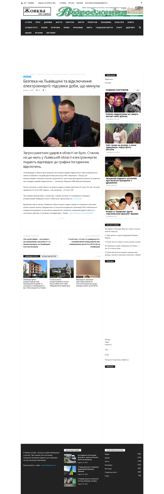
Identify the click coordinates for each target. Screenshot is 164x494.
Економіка (106, 22)
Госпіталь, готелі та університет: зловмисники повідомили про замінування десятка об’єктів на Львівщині (84, 243)
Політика (55, 27)
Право (67, 27)
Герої (37, 22)
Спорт (119, 27)
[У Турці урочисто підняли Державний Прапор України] (70, 470)
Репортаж (92, 22)
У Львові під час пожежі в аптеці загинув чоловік (122, 242)
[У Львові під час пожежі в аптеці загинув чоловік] (70, 482)
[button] (139, 27)
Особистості (31, 27)
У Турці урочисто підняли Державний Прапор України (121, 236)
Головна (63, 3)
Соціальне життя (104, 27)
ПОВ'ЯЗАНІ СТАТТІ (31, 256)
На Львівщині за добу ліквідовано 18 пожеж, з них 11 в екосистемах (122, 247)
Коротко (70, 22)
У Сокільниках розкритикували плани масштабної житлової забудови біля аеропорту (60, 283)
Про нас (71, 3)
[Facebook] (141, 3)
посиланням (77, 199)
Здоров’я (130, 27)
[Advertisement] (82, 53)
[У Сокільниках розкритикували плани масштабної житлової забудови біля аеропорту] (62, 269)
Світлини (50, 33)
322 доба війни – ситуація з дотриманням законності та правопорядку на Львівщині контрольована (36, 243)
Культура (119, 22)
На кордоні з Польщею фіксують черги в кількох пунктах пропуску (122, 230)
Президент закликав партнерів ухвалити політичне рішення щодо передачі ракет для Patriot (87, 283)
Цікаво (28, 33)
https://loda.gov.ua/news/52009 (81, 213)
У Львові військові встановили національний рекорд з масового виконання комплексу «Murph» (123, 253)
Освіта (131, 22)
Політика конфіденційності (96, 3)
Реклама (79, 3)
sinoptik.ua (125, 360)
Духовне (48, 22)
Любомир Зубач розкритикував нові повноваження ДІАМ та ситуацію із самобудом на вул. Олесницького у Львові (34, 284)
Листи (81, 22)
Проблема (78, 27)
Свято (89, 27)
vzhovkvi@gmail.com (48, 465)
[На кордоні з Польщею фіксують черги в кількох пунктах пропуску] (70, 458)
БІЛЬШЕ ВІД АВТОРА (49, 256)
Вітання (39, 33)
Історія (28, 22)
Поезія (44, 27)
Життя (59, 22)
